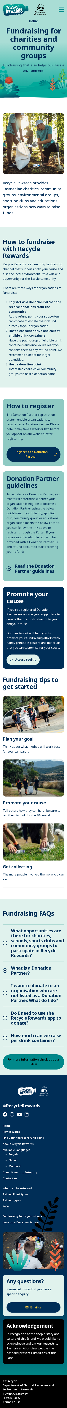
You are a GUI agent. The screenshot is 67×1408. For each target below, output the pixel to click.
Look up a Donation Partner (21, 1222)
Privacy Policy (11, 1398)
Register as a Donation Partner (31, 454)
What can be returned (17, 1188)
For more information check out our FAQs (33, 1061)
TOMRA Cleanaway (15, 1393)
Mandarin (15, 1166)
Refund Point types (15, 1194)
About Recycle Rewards (18, 1144)
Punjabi (13, 1154)
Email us (36, 1307)
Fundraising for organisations (22, 1216)
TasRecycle (10, 1381)
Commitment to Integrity (20, 1172)
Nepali (13, 1160)
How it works (11, 1132)
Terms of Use (11, 1402)
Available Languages (16, 1150)
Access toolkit (25, 660)
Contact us (10, 1178)
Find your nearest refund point (23, 1137)
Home (33, 21)
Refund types (12, 1200)
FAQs (6, 1206)
